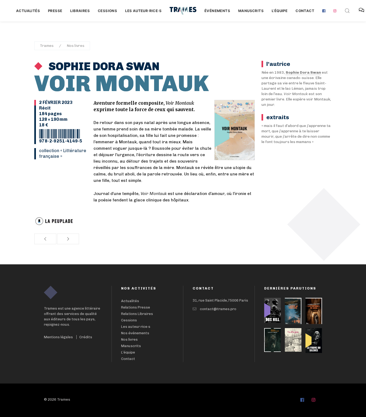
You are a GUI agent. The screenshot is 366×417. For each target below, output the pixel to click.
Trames (47, 45)
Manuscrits (251, 11)
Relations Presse (135, 307)
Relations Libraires (137, 314)
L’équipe (128, 352)
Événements (217, 11)
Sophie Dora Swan (102, 66)
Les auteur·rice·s (143, 11)
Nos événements (135, 333)
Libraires (80, 11)
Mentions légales (58, 337)
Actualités (28, 11)
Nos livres (75, 45)
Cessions (107, 11)
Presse (55, 11)
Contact (305, 11)
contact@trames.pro (218, 309)
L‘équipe (279, 11)
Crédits (85, 337)
